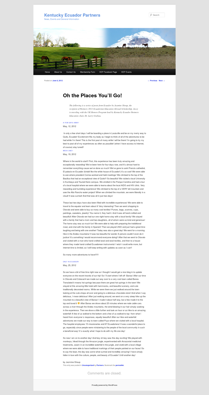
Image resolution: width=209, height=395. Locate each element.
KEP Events (126, 72)
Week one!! (68, 151)
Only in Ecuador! (71, 262)
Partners (100, 365)
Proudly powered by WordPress (104, 385)
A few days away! (71, 123)
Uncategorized (88, 365)
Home (47, 72)
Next (162, 80)
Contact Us (71, 72)
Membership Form (87, 72)
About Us (58, 72)
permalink (120, 365)
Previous (152, 80)
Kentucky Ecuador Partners (72, 15)
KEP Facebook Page (108, 72)
